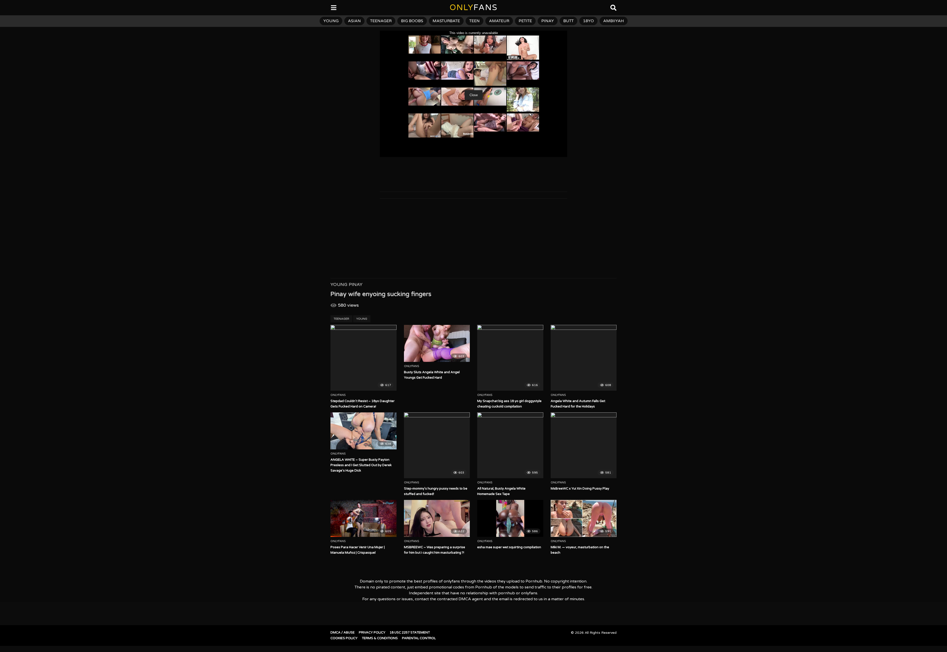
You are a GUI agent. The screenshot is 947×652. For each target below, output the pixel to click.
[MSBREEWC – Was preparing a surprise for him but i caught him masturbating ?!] (437, 518)
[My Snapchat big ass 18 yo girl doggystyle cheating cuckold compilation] (510, 358)
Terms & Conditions (380, 638)
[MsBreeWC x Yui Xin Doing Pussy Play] (584, 445)
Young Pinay (346, 284)
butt (568, 20)
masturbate (446, 20)
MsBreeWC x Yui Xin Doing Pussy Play (580, 489)
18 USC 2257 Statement (410, 632)
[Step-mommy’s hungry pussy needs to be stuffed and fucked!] (437, 445)
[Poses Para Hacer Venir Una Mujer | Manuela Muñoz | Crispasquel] (363, 518)
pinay (547, 20)
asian (354, 20)
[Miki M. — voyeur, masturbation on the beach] (584, 518)
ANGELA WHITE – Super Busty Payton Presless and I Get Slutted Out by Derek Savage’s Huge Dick (361, 465)
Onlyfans (338, 395)
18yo (588, 20)
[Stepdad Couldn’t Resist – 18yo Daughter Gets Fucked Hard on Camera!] (363, 358)
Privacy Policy (372, 632)
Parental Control (419, 638)
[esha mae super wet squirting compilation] (510, 518)
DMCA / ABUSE (342, 632)
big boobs (412, 20)
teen (474, 20)
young (331, 20)
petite (525, 20)
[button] (8, 7)
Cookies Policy (344, 638)
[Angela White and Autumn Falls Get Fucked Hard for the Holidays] (584, 358)
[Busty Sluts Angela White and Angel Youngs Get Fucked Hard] (437, 343)
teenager (381, 20)
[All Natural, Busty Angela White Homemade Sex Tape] (510, 445)
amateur (499, 20)
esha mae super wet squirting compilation (509, 547)
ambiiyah (613, 20)
